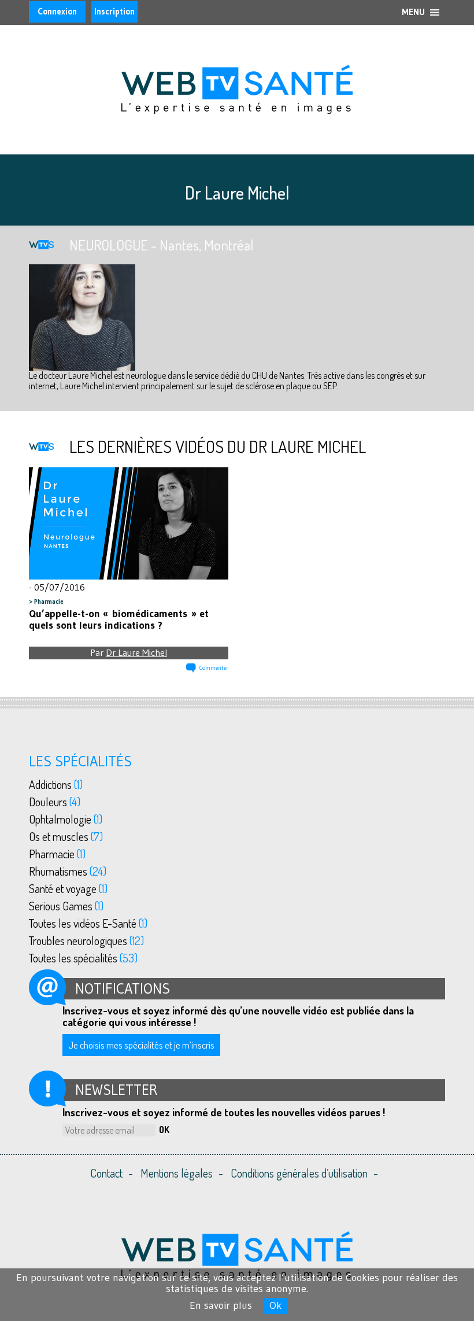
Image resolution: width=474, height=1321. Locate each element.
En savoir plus (221, 1305)
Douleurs (54, 801)
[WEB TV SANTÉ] (237, 88)
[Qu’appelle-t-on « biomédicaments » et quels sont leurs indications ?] (128, 524)
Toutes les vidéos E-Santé (88, 923)
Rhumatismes (67, 871)
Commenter (213, 667)
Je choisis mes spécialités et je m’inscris (141, 1045)
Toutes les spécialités (83, 957)
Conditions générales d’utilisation (299, 1172)
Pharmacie (49, 601)
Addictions (56, 784)
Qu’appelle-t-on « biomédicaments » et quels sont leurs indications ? (119, 619)
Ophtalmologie (65, 818)
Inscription (114, 11)
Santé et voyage (68, 888)
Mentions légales (176, 1172)
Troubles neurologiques (86, 940)
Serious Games (66, 905)
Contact (106, 1172)
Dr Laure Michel (136, 652)
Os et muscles (66, 836)
